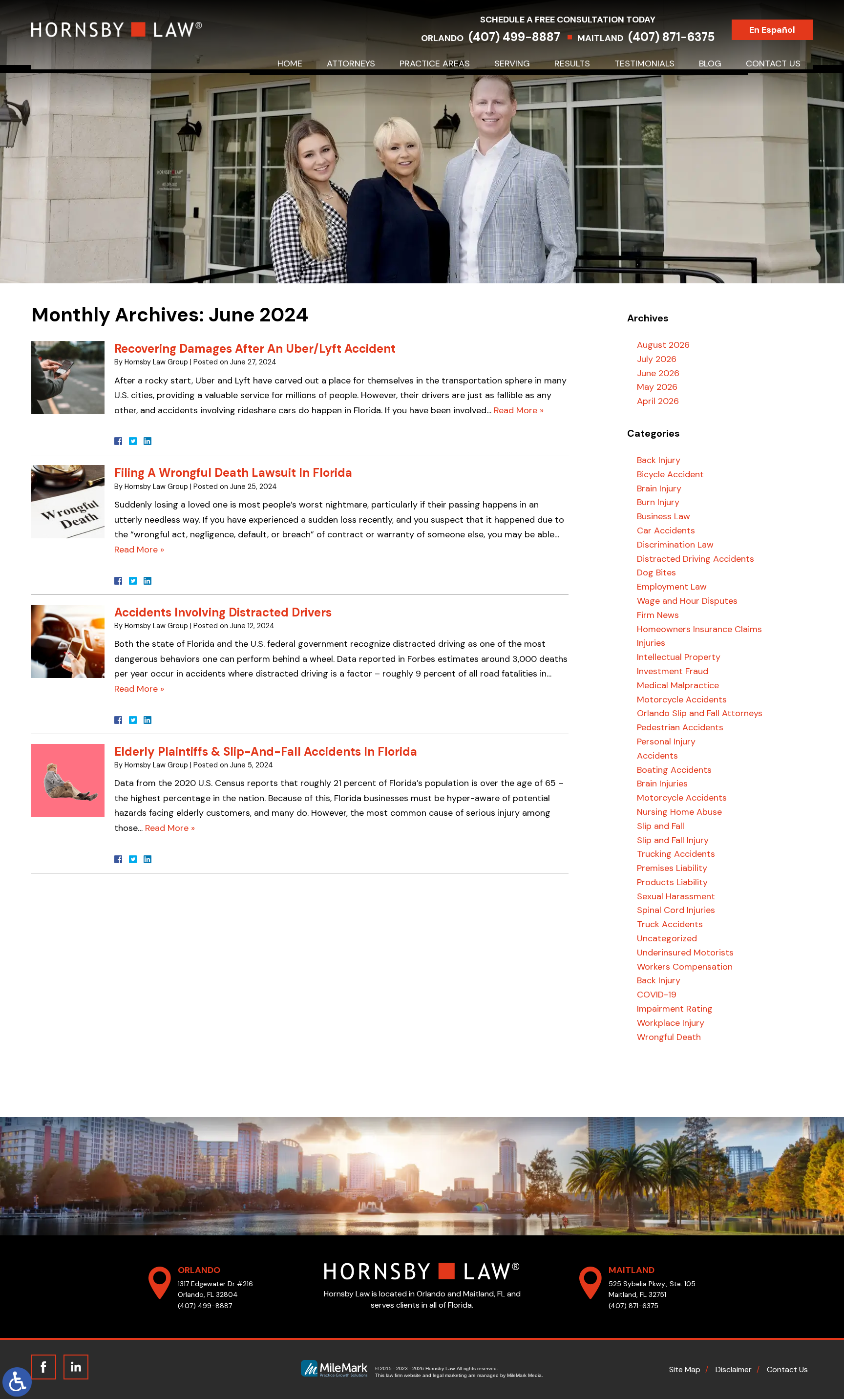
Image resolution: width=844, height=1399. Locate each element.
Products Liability (672, 882)
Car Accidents (666, 530)
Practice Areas (435, 63)
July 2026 (656, 359)
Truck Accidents (670, 924)
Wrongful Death (669, 1037)
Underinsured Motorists (685, 952)
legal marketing (450, 1375)
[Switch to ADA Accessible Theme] (17, 1382)
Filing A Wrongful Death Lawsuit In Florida (233, 472)
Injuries (651, 643)
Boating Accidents (674, 770)
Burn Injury (658, 502)
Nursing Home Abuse (679, 812)
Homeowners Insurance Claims (699, 629)
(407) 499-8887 (514, 36)
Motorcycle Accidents (682, 699)
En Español (772, 30)
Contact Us (773, 63)
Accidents (657, 756)
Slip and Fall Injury (673, 840)
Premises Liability (672, 868)
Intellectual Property (678, 657)
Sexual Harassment (676, 896)
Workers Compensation (685, 967)
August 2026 (663, 345)
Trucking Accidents (676, 854)
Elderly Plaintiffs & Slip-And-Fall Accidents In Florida (265, 751)
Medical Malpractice (678, 685)
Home (289, 63)
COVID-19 (656, 994)
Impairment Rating (675, 1009)
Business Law (663, 516)
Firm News (658, 615)
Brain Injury (659, 488)
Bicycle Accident (670, 474)
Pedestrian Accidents (680, 727)
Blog (710, 63)
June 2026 (658, 373)
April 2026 (658, 401)
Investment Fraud (672, 671)
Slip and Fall (660, 826)
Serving (512, 63)
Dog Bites (656, 572)
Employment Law (672, 587)
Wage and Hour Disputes (687, 601)
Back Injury (658, 460)
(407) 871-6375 (671, 36)
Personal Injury (666, 741)
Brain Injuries (662, 783)
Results (572, 63)
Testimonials (644, 63)
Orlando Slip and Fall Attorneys (699, 713)
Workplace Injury (670, 1023)
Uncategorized (667, 938)
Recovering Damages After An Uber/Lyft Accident (255, 348)
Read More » (519, 410)
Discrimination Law (675, 545)
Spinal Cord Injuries (676, 910)
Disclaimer (734, 1369)
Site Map (684, 1369)
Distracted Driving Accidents (695, 559)
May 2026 (657, 387)
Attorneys (351, 63)
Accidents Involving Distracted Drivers (223, 612)
